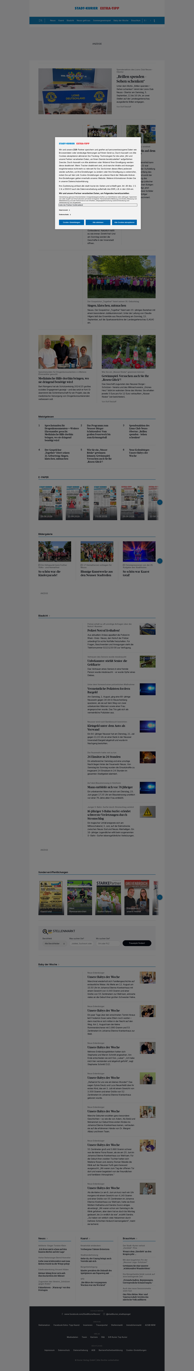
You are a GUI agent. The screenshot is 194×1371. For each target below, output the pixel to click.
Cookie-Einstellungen (71, 222)
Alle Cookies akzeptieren (124, 222)
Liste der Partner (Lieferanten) (71, 205)
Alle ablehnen (98, 222)
